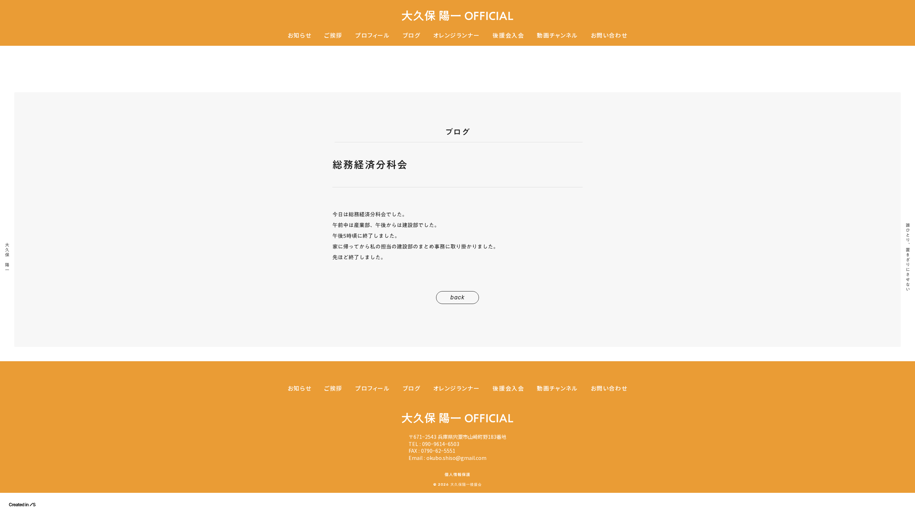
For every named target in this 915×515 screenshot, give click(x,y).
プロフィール (372, 35)
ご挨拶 (333, 35)
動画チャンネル (557, 35)
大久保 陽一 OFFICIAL (457, 16)
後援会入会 (508, 35)
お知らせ (299, 35)
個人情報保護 (458, 474)
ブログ (411, 35)
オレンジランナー (456, 35)
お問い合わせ (609, 35)
